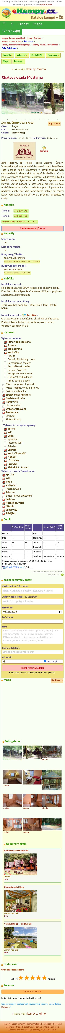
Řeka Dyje (28, 42)
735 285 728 (20, 216)
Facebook (46, 1024)
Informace (9, 1027)
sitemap (38, 1027)
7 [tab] (34, 119)
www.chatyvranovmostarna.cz (19, 221)
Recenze (18, 61)
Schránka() (11, 31)
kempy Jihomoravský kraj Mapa (16, 45)
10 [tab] (48, 119)
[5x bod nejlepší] (44, 978)
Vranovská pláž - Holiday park (17, 924)
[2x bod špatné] (27, 978)
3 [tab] (16, 119)
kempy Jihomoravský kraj (13, 38)
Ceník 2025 (36, 55)
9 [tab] (43, 119)
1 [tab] (7, 119)
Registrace (28, 1027)
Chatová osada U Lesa (14, 887)
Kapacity (7, 55)
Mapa (37, 24)
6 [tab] (30, 119)
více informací (45, 5)
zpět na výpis (19, 69)
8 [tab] (39, 119)
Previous (3, 100)
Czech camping (18, 1024)
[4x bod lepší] (38, 978)
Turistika (32, 315)
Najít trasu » (54, 124)
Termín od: (7, 608)
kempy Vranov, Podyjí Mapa (45, 45)
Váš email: (7, 657)
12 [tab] (57, 119)
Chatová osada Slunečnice (16, 851)
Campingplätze (34, 1024)
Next (62, 100)
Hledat (24, 24)
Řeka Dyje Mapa (9, 48)
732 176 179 (20, 210)
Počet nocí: (7, 617)
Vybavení (21, 55)
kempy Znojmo (34, 38)
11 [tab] (52, 119)
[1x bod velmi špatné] (21, 978)
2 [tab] (12, 119)
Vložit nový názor (32, 991)
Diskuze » (5, 1007)
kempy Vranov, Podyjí (11, 42)
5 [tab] (25, 119)
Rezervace (52, 55)
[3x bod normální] (33, 978)
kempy (6, 1024)
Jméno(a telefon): (11, 648)
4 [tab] (21, 119)
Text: (4, 627)
